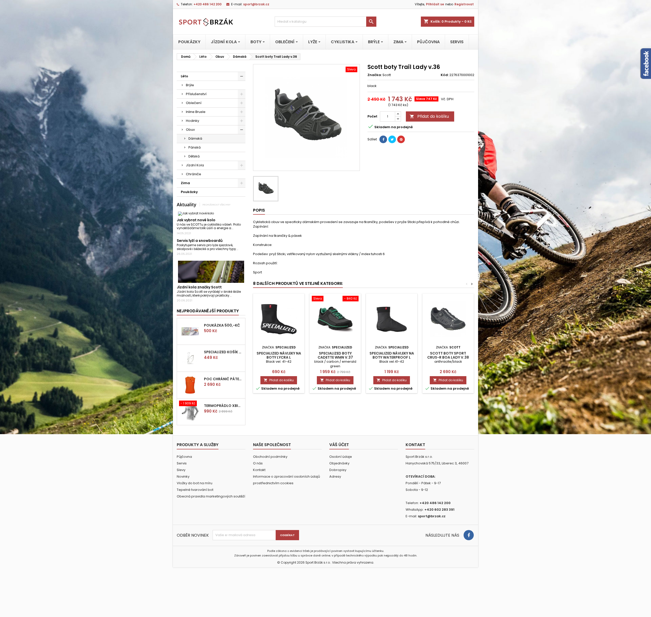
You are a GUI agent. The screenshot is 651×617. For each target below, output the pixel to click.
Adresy (335, 476)
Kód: (445, 75)
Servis (182, 463)
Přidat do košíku (429, 116)
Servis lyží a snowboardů (200, 240)
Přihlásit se (435, 4)
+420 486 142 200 (207, 4)
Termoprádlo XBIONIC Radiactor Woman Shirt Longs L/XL (223, 406)
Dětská (194, 156)
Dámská (195, 138)
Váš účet (339, 445)
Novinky (183, 476)
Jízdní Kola (195, 165)
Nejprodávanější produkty (208, 311)
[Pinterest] (401, 139)
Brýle (190, 85)
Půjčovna (184, 456)
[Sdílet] (383, 139)
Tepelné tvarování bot (195, 489)
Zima (185, 183)
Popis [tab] (259, 210)
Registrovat (464, 4)
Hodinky (192, 120)
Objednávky (339, 463)
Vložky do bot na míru (194, 483)
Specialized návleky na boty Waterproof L (391, 355)
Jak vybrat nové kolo (196, 220)
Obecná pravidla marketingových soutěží (211, 496)
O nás (258, 463)
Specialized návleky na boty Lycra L (279, 355)
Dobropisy (337, 469)
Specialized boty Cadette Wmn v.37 (335, 355)
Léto (184, 76)
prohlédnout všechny (216, 204)
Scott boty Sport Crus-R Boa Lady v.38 (448, 355)
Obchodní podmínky (270, 456)
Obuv (190, 129)
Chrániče (193, 174)
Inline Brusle (195, 111)
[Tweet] (392, 139)
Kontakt (259, 469)
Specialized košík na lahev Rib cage (223, 352)
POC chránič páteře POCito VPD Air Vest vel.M (223, 379)
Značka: (374, 75)
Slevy (181, 469)
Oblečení (193, 102)
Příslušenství (196, 94)
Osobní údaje (340, 456)
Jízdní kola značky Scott (199, 287)
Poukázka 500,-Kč (222, 325)
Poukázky (189, 191)
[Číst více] (235, 228)
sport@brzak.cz (256, 4)
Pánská (194, 147)
